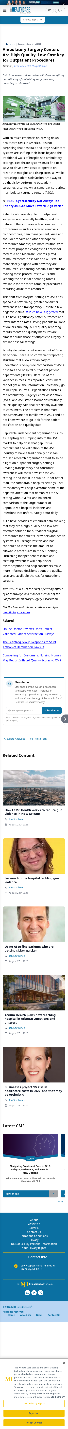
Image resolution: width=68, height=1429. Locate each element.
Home (11, 1315)
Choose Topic (30, 19)
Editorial (34, 1228)
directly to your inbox (16, 612)
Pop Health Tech (38, 738)
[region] (34, 1393)
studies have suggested (42, 312)
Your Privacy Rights (34, 1248)
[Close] (64, 1362)
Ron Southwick (16, 819)
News (39, 1315)
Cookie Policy (58, 1396)
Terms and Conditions (34, 1236)
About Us (25, 1315)
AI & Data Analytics (14, 738)
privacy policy (12, 720)
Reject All (34, 1413)
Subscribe (49, 710)
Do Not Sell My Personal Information (34, 1244)
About (34, 1220)
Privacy (34, 1240)
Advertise (34, 1224)
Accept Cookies (34, 1422)
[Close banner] (63, 4)
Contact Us (34, 1232)
